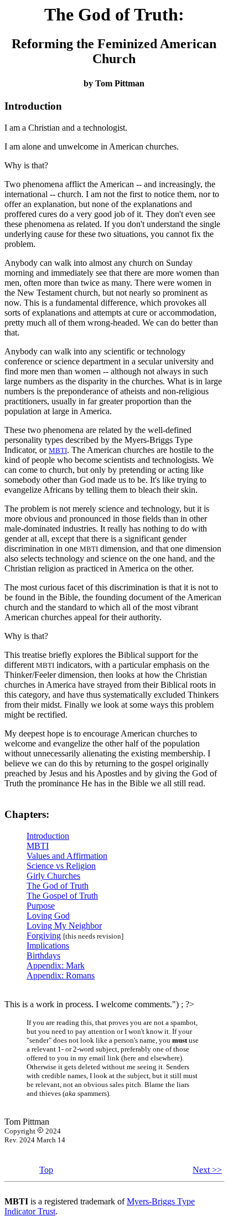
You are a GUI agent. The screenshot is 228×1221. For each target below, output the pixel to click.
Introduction (48, 836)
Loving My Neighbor (64, 925)
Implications (48, 945)
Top (46, 1169)
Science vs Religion (61, 865)
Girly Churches (53, 875)
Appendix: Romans (61, 975)
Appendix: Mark (56, 965)
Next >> (207, 1169)
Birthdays (43, 955)
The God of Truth (58, 885)
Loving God (48, 915)
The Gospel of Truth (62, 895)
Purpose (41, 905)
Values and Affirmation (67, 856)
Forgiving (44, 935)
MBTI (58, 450)
